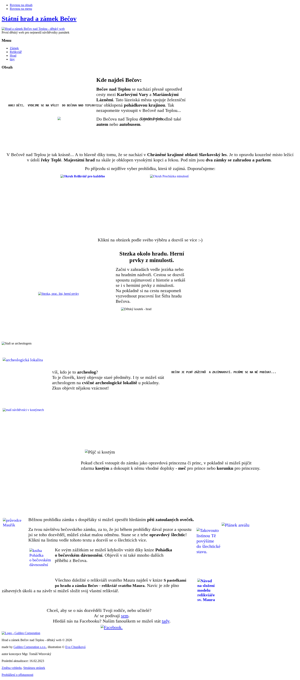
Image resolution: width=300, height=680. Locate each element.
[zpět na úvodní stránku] (33, 28)
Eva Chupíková (75, 647)
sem (124, 615)
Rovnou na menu (21, 8)
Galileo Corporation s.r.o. (29, 647)
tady (165, 621)
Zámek (14, 48)
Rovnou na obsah (21, 5)
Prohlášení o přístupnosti (17, 675)
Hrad (13, 55)
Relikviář (16, 52)
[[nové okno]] (21, 633)
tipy (12, 59)
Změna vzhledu (12, 668)
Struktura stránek (34, 668)
